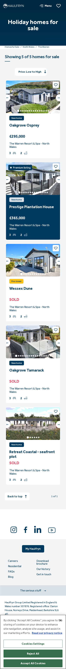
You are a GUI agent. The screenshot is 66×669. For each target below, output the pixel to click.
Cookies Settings (33, 643)
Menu (48, 5)
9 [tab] (35, 111)
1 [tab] (18, 111)
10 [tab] (37, 111)
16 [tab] (48, 356)
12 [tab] (42, 111)
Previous (6, 97)
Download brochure (42, 562)
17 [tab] (50, 356)
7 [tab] (31, 111)
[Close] (60, 620)
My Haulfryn (33, 548)
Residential (14, 566)
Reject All (33, 653)
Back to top (15, 496)
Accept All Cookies (33, 663)
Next (59, 97)
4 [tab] (25, 111)
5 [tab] (27, 111)
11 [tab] (39, 111)
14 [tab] (46, 111)
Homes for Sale (12, 47)
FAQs (11, 571)
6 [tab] (29, 111)
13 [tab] (44, 111)
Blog (10, 576)
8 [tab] (33, 111)
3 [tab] (23, 111)
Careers (13, 561)
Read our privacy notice (47, 633)
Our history (43, 569)
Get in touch (43, 574)
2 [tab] (20, 111)
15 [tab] (48, 111)
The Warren (43, 47)
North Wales (28, 47)
